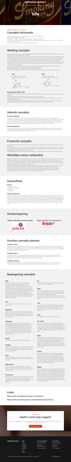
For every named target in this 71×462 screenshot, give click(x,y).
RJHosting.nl (29, 456)
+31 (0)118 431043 (41, 448)
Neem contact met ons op (35, 426)
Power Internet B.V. (22, 456)
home (19, 5)
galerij (47, 5)
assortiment (29, 5)
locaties (23, 5)
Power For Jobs (36, 456)
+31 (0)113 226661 (56, 448)
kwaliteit (34, 5)
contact (51, 5)
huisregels (39, 5)
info (43, 5)
